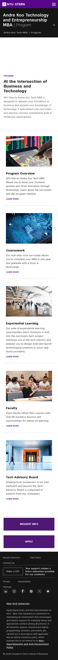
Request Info (29, 524)
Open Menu (54, 25)
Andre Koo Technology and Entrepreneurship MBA (26, 19)
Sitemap (7, 587)
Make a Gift (12, 571)
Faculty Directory (11, 557)
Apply (29, 541)
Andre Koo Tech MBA (16, 32)
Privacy (6, 581)
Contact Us (8, 563)
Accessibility (24, 581)
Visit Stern (35, 557)
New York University (18, 603)
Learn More (12, 199)
